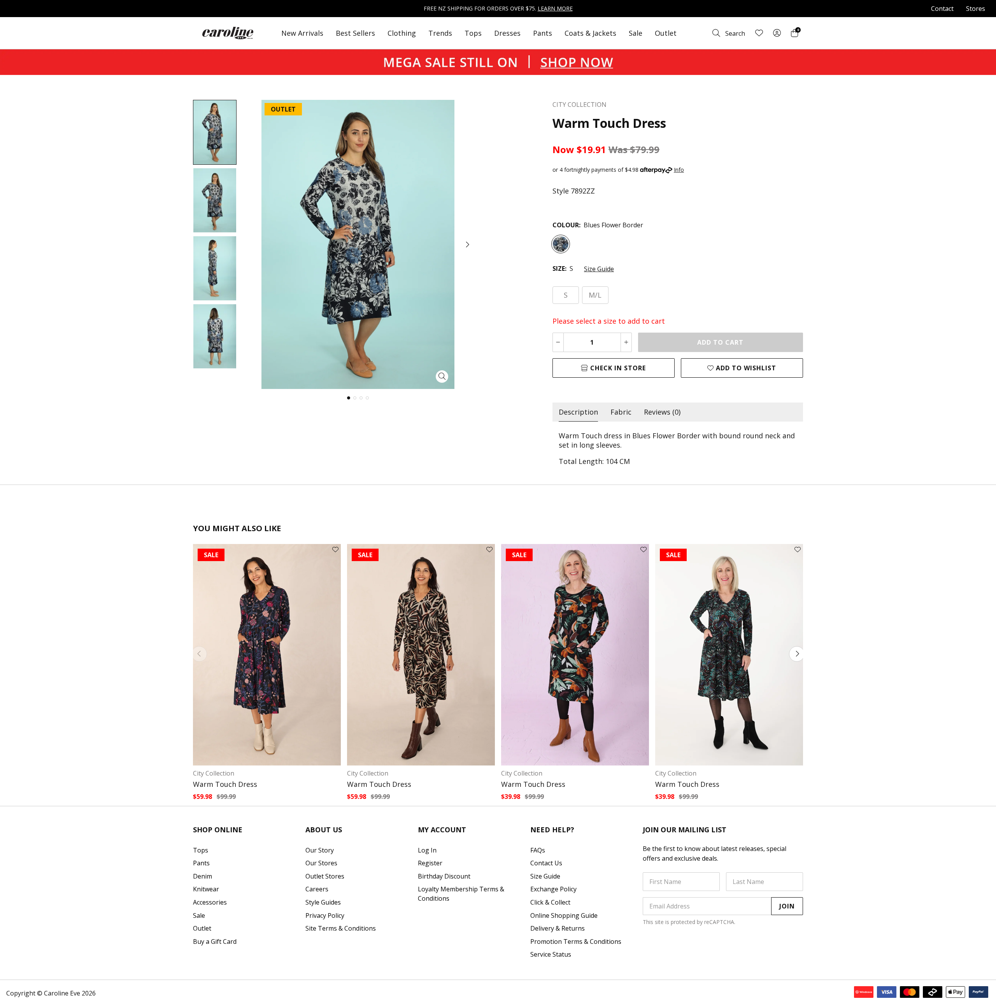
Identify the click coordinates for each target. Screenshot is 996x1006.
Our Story (319, 850)
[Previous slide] (199, 654)
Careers (316, 889)
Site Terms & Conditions (340, 928)
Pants (542, 33)
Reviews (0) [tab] (662, 412)
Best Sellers (355, 33)
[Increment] (626, 342)
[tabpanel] (677, 448)
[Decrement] (558, 342)
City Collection (213, 773)
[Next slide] (797, 654)
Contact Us (546, 863)
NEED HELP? (552, 829)
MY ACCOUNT (442, 829)
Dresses (507, 33)
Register (430, 863)
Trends (440, 33)
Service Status (550, 954)
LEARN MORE (555, 8)
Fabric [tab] (620, 412)
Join (787, 906)
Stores (975, 8)
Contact (942, 8)
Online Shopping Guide (564, 915)
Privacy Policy (324, 915)
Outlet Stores (324, 876)
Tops (473, 33)
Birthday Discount (444, 876)
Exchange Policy (553, 889)
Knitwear (206, 889)
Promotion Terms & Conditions (575, 941)
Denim (202, 876)
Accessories (210, 902)
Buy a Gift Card (215, 941)
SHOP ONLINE (217, 829)
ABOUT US (323, 829)
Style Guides (323, 902)
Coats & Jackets (590, 33)
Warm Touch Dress (225, 784)
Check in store (617, 368)
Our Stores (321, 863)
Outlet (666, 33)
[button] (467, 244)
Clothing (402, 33)
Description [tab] (578, 412)
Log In (427, 850)
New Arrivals (302, 33)
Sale (635, 33)
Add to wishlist (745, 368)
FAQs (537, 850)
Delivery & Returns (557, 928)
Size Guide (599, 269)
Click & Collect (550, 902)
